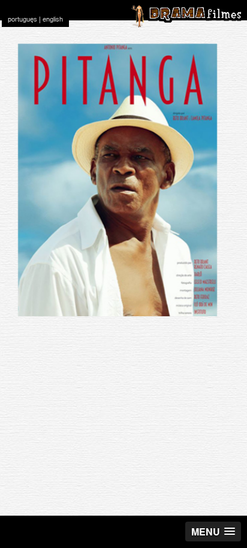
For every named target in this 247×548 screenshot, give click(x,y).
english (53, 19)
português (22, 19)
